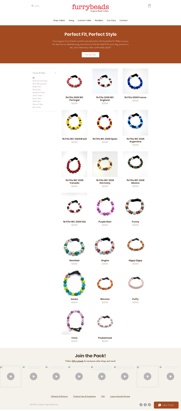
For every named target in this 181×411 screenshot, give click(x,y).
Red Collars (37, 101)
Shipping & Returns (59, 396)
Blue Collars (37, 107)
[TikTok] (149, 404)
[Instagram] (141, 404)
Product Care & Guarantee (84, 396)
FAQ (103, 396)
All (33, 78)
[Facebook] (145, 404)
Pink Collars (37, 89)
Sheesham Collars (39, 92)
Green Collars (37, 95)
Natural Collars (38, 104)
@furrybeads (78, 361)
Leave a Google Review (120, 396)
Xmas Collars (37, 98)
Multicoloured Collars (40, 80)
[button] (149, 5)
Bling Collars (37, 86)
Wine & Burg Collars (40, 83)
